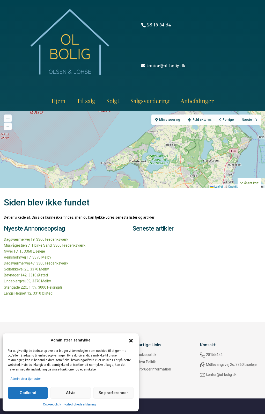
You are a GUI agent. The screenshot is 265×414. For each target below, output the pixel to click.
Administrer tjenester (25, 379)
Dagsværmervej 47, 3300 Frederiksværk (36, 263)
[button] (131, 340)
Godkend (28, 392)
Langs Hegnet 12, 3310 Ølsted (28, 293)
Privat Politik (146, 362)
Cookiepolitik (52, 404)
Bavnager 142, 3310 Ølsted (26, 275)
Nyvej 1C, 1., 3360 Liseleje (24, 251)
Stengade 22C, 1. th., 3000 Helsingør (33, 287)
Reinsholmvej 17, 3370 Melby (27, 257)
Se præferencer (113, 392)
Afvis (70, 392)
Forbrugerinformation (153, 369)
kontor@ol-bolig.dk (221, 375)
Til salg (86, 101)
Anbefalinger (197, 101)
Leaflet (218, 186)
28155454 (214, 355)
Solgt (112, 101)
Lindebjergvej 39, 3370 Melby (27, 281)
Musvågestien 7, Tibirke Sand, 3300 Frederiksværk (44, 245)
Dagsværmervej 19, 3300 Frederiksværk (36, 239)
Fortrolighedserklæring (80, 404)
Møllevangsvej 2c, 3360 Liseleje (231, 364)
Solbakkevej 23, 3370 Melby (26, 269)
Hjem (58, 101)
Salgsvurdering (150, 101)
